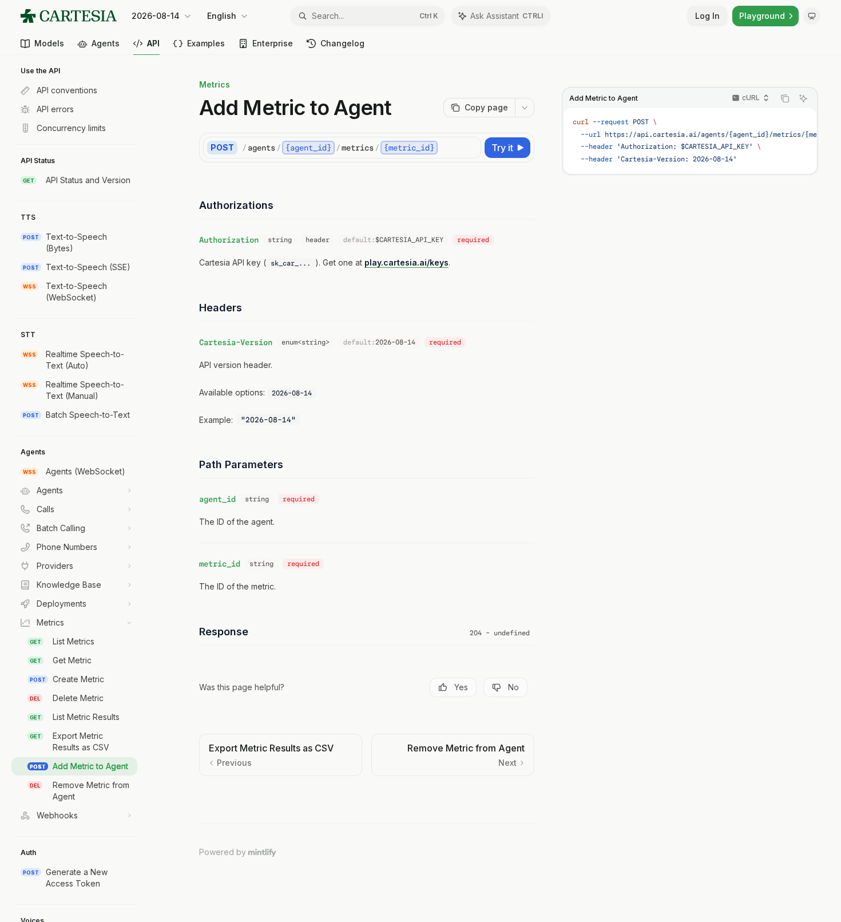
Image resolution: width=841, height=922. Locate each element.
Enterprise (272, 43)
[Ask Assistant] (803, 98)
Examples (206, 43)
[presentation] (80, 488)
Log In (707, 16)
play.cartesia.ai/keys (406, 262)
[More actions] (524, 107)
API (153, 43)
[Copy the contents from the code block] (784, 98)
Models (49, 43)
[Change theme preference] (811, 16)
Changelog (342, 43)
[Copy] (470, 147)
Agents (106, 43)
